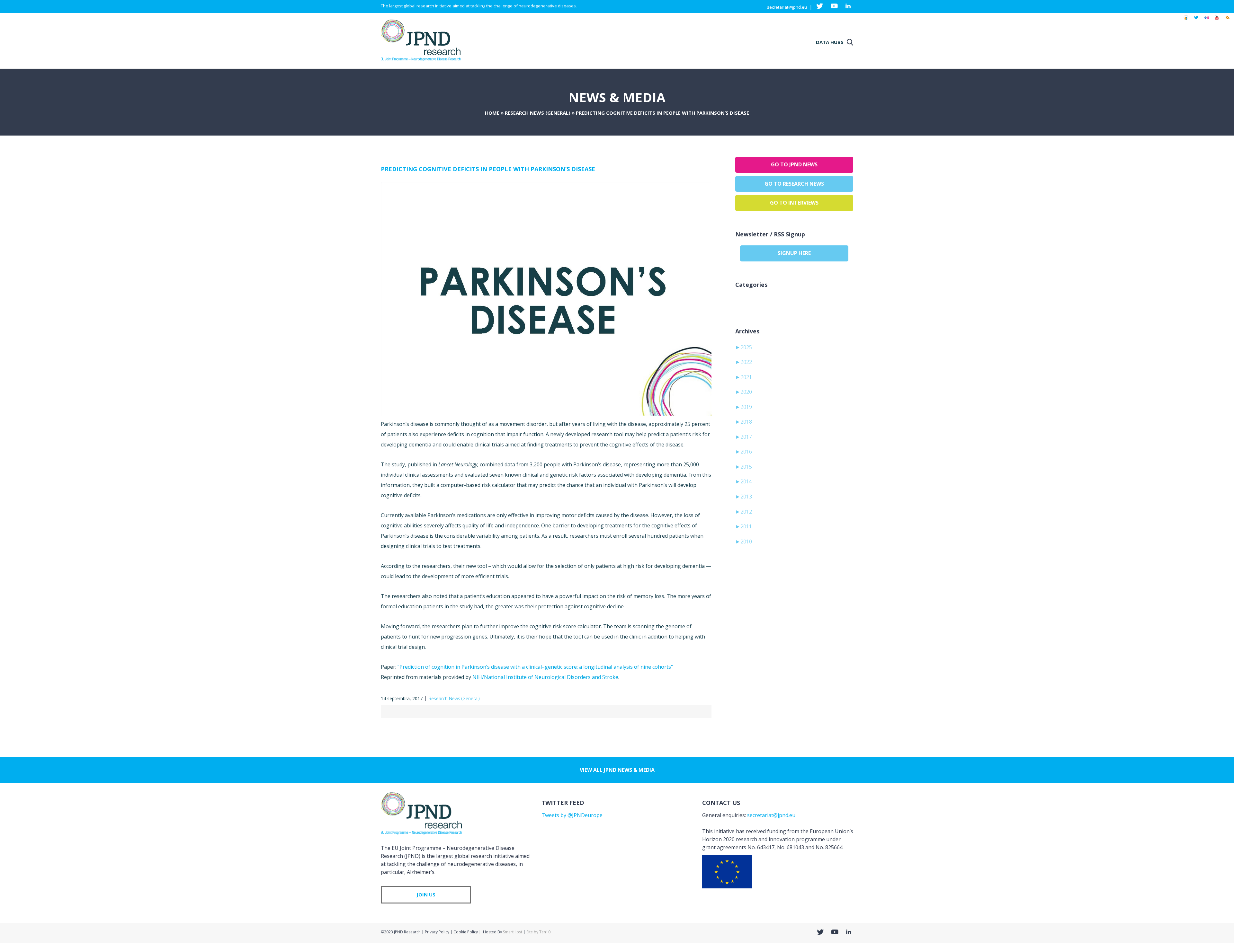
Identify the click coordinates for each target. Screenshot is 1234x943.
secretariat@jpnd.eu (787, 7)
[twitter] (1196, 20)
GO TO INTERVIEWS (794, 202)
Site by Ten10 (538, 932)
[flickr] (1206, 20)
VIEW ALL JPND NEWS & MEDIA (617, 769)
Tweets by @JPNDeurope (572, 815)
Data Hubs (830, 42)
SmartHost (512, 932)
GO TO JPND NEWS (794, 164)
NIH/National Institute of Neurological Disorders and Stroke (545, 677)
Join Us (425, 894)
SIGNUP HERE (794, 253)
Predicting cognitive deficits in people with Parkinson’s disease (488, 169)
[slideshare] (1185, 20)
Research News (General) (537, 113)
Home (492, 113)
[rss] (1227, 20)
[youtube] (1217, 20)
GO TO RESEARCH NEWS (794, 183)
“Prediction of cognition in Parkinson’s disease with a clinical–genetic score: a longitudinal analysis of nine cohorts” (535, 666)
